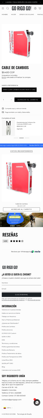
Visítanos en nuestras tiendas (11, 310)
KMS (3, 340)
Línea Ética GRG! (7, 360)
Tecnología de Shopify (24, 414)
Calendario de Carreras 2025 (11, 370)
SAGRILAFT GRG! (7, 363)
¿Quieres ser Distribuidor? (10, 323)
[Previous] (3, 2)
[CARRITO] (40, 8)
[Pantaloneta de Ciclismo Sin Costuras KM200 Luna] (8, 128)
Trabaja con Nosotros (9, 316)
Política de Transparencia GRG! (12, 357)
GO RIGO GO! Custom (9, 333)
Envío (4, 77)
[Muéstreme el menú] (3, 8)
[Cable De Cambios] (21, 178)
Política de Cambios (8, 326)
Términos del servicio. (34, 300)
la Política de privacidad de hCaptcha (13, 300)
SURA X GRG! (6, 336)
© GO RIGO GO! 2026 (8, 414)
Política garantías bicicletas (11, 347)
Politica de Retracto (8, 350)
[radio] (19, 90)
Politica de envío (7, 330)
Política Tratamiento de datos (11, 353)
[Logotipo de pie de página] (10, 267)
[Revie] (36, 251)
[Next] (40, 2)
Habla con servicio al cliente (11, 313)
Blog (3, 367)
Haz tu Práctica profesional (11, 320)
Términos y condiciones (9, 343)
